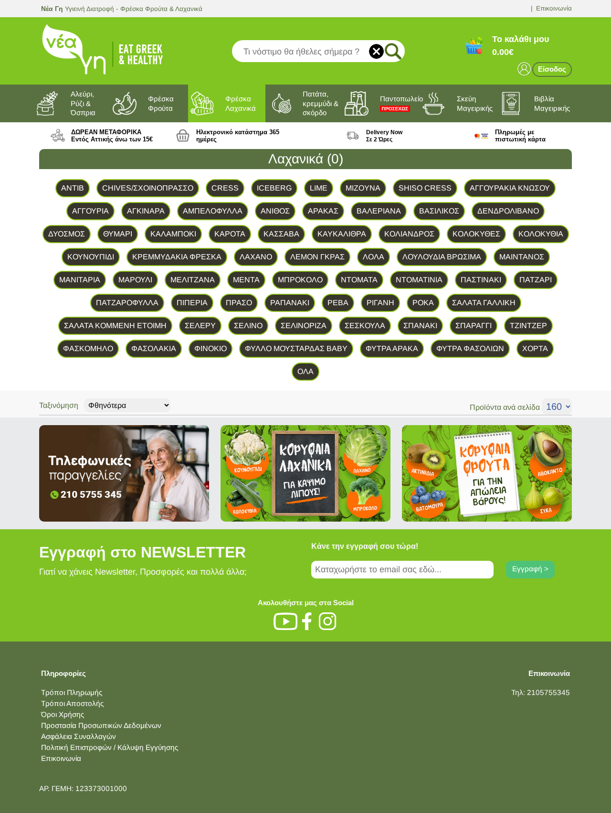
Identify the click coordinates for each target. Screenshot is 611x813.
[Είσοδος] (524, 68)
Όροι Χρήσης (62, 714)
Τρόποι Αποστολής (72, 703)
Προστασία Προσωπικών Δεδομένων (101, 725)
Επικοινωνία (554, 8)
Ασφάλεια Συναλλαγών (78, 736)
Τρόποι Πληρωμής (71, 692)
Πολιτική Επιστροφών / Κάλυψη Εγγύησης (109, 747)
